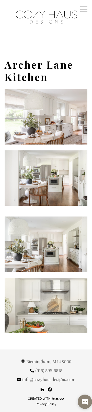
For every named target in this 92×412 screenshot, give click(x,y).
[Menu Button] (84, 9)
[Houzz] (42, 389)
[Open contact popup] (85, 402)
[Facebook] (50, 389)
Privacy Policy (46, 404)
